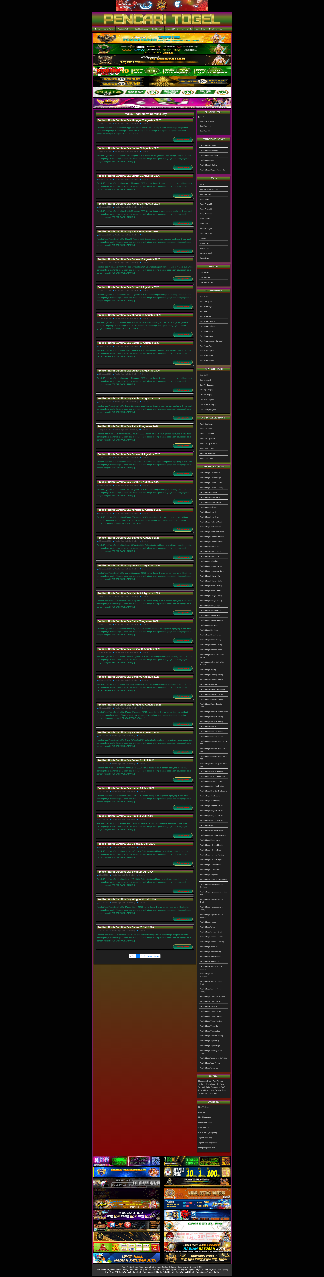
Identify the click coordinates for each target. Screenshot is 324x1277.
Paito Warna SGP (136, 1270)
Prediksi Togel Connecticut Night (212, 571)
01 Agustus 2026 (105, 708)
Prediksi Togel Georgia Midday (211, 601)
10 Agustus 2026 (105, 458)
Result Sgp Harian (206, 424)
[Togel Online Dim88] (162, 49)
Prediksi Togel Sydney (208, 145)
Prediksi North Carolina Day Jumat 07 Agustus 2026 (128, 565)
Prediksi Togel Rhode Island (210, 840)
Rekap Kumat (205, 199)
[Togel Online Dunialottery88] (197, 1194)
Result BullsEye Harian (208, 453)
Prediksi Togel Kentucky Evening (211, 675)
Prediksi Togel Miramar (208, 726)
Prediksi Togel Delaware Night (211, 581)
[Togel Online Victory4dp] (126, 1172)
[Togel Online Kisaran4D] (162, 71)
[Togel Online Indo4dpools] (126, 1258)
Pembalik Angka (206, 229)
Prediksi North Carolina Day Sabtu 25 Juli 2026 (125, 927)
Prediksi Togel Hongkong (209, 155)
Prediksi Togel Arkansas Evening (212, 483)
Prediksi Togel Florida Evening (211, 586)
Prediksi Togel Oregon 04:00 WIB (212, 806)
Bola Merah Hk (205, 131)
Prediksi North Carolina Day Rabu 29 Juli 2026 (125, 816)
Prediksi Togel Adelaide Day (210, 473)
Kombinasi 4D (205, 243)
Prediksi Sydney (141, 29)
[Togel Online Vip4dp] (197, 1183)
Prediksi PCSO (172, 29)
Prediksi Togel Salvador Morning (211, 845)
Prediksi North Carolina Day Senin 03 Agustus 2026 (128, 676)
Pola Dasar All (205, 219)
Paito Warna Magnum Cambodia (211, 341)
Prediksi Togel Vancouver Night (211, 1001)
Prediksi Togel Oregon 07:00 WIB (212, 811)
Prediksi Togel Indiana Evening (211, 645)
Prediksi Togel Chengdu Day (210, 546)
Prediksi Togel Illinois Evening (210, 635)
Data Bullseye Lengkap (208, 405)
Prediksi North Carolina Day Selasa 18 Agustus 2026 (128, 259)
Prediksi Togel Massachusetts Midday (214, 712)
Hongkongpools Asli (206, 1148)
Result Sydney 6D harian (208, 444)
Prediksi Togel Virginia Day (209, 1041)
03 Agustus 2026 (105, 652)
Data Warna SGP (218, 1087)
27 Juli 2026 (103, 847)
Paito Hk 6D (204, 311)
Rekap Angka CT (206, 204)
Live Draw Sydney (206, 282)
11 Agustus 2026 (105, 430)
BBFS (202, 184)
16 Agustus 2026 (105, 290)
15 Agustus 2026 (105, 318)
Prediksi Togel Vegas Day (209, 1006)
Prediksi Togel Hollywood (209, 625)
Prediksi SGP (157, 29)
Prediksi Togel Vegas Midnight (211, 1016)
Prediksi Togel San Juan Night (210, 860)
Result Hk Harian (206, 429)
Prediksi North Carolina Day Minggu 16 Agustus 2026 (129, 315)
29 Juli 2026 (103, 791)
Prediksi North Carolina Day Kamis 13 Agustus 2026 (128, 398)
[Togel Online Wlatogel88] (126, 1226)
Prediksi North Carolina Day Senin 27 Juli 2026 (125, 871)
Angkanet (202, 1112)
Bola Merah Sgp (205, 126)
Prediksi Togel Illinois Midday (210, 640)
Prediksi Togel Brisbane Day (210, 497)
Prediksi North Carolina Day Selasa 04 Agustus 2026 (128, 649)
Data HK (148, 1270)
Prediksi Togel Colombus (209, 561)
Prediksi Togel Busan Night (209, 517)
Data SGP (213, 1093)
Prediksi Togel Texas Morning (210, 956)
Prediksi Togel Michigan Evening (211, 717)
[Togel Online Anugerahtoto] (197, 1205)
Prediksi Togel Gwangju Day (210, 615)
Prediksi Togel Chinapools (209, 556)
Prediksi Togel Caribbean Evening (212, 532)
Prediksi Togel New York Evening (212, 781)
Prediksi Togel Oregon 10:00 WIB (212, 815)
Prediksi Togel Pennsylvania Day (211, 830)
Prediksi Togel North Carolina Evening (213, 791)
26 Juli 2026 (103, 875)
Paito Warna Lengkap (207, 321)
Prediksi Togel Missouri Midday (211, 736)
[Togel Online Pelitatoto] (162, 92)
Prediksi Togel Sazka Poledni (210, 865)
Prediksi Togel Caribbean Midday (212, 537)
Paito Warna (109, 29)
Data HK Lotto (169, 1272)
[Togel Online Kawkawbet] (126, 1183)
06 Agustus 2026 (105, 569)
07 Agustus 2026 (105, 541)
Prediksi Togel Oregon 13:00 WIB (212, 820)
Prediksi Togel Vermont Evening (211, 1036)
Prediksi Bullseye (124, 29)
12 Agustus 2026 (105, 402)
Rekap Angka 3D (206, 209)
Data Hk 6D (200, 29)
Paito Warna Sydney (207, 351)
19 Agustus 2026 (105, 207)
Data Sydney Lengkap (208, 410)
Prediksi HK (187, 29)
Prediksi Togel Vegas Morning (211, 1021)
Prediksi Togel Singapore (209, 150)
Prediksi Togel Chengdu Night (210, 551)
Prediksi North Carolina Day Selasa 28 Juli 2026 (126, 843)
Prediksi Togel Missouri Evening (211, 731)
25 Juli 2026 (103, 903)
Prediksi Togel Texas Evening (210, 951)
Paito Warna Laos (206, 336)
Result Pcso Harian (207, 458)
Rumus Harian (205, 258)
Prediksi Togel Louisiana (209, 684)
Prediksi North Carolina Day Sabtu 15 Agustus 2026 (128, 342)
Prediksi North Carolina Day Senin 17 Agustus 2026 (128, 287)
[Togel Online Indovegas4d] (197, 1258)
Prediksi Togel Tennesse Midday (211, 937)
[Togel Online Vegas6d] (126, 1194)
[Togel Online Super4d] (162, 60)
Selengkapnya (183, 139)
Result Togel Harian (207, 434)
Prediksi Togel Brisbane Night (210, 502)
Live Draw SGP (111, 1272)
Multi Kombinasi (206, 233)
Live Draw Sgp (205, 277)
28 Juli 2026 (103, 819)
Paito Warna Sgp (206, 307)
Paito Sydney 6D (206, 302)
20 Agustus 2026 (105, 179)
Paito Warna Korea (206, 331)
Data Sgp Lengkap (207, 390)
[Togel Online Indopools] (197, 1237)
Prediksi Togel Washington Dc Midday (214, 1058)
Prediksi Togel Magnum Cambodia (212, 170)
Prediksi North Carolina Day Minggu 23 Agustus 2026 (129, 120)
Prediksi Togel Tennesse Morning (212, 942)
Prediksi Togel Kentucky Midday (211, 679)
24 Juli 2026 (103, 931)
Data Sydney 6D (215, 29)
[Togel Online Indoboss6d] (197, 1161)
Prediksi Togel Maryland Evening (211, 694)
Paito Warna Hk (205, 316)
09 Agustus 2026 (105, 485)
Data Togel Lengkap (207, 385)
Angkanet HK (203, 1127)
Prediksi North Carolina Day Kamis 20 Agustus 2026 (128, 203)
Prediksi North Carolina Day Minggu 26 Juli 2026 (126, 899)
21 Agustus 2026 (105, 151)
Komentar (145, 124)
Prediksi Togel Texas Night (209, 961)
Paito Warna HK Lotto (152, 1272)
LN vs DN (203, 238)
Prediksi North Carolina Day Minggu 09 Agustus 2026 (129, 509)
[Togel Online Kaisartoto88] (126, 1248)
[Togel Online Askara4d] (126, 1205)
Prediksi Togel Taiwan (208, 927)
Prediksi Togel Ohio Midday (210, 801)
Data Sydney (215, 1090)
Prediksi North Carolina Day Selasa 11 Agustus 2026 (128, 454)
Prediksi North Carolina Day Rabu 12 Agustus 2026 (127, 426)
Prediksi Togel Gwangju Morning (211, 620)
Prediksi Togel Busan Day (209, 512)
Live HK (201, 117)
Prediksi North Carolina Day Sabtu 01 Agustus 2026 (128, 732)
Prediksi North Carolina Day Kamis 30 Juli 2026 (125, 788)
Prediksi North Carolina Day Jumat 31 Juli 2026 (125, 760)
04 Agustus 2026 (105, 624)
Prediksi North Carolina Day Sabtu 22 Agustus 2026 (128, 148)
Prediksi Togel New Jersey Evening (212, 771)
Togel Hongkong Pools (207, 1142)
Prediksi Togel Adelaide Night (210, 478)
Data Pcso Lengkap (207, 400)
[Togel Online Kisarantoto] (162, 82)
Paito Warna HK (102, 1270)
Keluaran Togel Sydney (207, 1132)
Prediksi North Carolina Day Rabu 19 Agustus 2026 (127, 231)
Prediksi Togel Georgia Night (210, 605)
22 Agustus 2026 (105, 124)
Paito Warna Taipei (206, 356)
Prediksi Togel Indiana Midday (211, 650)
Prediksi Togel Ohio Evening (210, 796)
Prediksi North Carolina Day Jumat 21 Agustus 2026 (128, 175)
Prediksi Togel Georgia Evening (211, 596)
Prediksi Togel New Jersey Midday (212, 776)
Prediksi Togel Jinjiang (208, 670)
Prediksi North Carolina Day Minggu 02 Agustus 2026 (129, 704)
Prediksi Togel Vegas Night (209, 1026)
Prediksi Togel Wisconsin (209, 1068)
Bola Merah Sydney (207, 121)
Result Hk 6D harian (207, 449)
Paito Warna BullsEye (207, 326)
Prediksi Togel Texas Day (209, 947)
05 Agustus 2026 (105, 597)
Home (97, 29)
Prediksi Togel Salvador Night (210, 850)
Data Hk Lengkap (206, 395)
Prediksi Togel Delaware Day (210, 576)
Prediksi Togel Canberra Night (210, 527)
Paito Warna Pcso (206, 346)
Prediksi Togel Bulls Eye (208, 165)
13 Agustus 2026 (105, 374)
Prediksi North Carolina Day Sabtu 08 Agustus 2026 (128, 537)
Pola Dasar (204, 224)
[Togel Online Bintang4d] (126, 1215)
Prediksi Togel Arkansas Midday (211, 488)
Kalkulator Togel (206, 253)
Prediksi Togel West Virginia (210, 1063)
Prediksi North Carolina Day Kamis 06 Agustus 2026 (128, 593)
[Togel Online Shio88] (197, 1248)
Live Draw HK (204, 272)
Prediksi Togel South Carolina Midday (213, 879)
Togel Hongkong (205, 1137)
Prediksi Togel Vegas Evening (210, 1011)
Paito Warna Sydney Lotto (130, 1272)
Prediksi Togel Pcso (207, 160)
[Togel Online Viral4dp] (162, 103)
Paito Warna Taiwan (207, 361)
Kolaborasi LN (205, 248)
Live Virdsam (203, 1107)
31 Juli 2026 (103, 736)
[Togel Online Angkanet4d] (197, 1226)
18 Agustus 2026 (105, 235)
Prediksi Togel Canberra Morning (212, 522)
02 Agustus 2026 (105, 680)
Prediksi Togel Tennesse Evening (212, 932)
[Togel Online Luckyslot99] (197, 1172)
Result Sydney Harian (207, 439)
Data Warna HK (212, 1084)
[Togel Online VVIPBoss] (162, 38)
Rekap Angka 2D (206, 214)
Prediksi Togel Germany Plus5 (210, 610)
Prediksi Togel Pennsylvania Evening (213, 835)
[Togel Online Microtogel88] (126, 1161)
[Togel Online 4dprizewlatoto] (126, 1237)
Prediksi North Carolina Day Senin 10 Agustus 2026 (128, 482)
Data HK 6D (178, 1270)
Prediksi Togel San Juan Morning (212, 855)
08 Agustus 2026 (105, 513)
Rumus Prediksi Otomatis (209, 189)
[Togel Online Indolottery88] (197, 1215)
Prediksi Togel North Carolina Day (145, 114)
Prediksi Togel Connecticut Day (211, 566)
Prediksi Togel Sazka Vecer (210, 870)
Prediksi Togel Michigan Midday (211, 721)
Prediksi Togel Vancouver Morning (212, 996)
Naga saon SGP (205, 1122)
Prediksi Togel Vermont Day (210, 1031)
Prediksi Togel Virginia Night (210, 1046)
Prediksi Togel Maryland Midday (211, 699)
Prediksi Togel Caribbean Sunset (211, 541)
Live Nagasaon (204, 1117)
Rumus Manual (205, 194)
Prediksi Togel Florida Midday (210, 591)
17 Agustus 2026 (105, 263)
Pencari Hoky (203, 1090)
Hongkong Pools (205, 1081)
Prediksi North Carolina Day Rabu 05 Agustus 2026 (127, 621)
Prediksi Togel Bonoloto (208, 492)
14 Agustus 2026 (105, 346)
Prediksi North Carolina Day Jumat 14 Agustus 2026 (128, 370)
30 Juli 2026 (103, 764)
